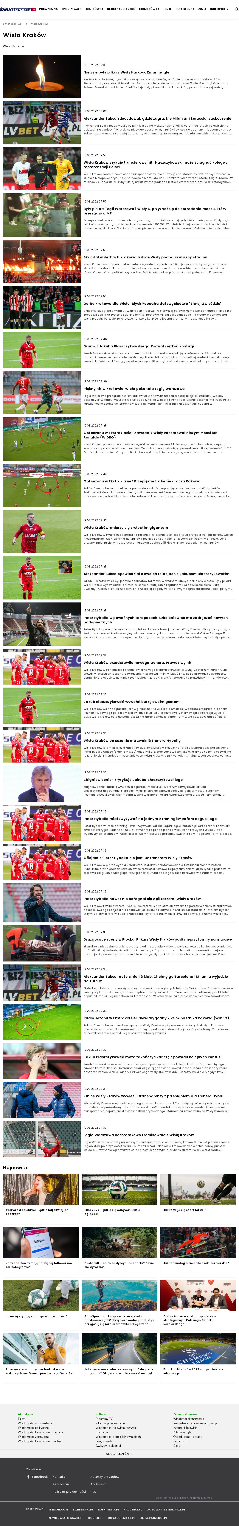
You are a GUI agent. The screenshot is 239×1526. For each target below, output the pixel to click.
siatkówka (94, 9)
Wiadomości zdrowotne (33, 1436)
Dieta (176, 1445)
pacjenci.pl (133, 1509)
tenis (167, 9)
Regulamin (60, 1484)
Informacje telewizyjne (110, 1423)
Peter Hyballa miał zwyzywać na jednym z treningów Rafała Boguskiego (150, 819)
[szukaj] (237, 9)
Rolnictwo (180, 1441)
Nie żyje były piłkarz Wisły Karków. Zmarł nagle (126, 72)
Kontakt (58, 1477)
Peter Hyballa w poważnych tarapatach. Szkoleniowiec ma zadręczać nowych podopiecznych (156, 620)
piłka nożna (48, 9)
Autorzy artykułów (105, 1477)
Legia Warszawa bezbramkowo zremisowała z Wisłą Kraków (139, 1135)
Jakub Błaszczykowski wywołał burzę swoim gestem (132, 702)
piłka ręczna (185, 9)
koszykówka (149, 9)
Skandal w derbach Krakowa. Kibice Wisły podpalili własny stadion (145, 257)
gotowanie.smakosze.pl (166, 1509)
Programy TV (104, 1419)
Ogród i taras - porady (187, 1436)
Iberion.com (58, 1509)
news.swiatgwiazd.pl (66, 1518)
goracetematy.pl (121, 1518)
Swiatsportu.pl (13, 23)
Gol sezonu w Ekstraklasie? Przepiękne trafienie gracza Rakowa (142, 481)
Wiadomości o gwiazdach (35, 1423)
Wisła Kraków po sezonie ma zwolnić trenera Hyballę (132, 740)
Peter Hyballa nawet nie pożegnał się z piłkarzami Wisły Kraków (142, 899)
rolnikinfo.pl (109, 1509)
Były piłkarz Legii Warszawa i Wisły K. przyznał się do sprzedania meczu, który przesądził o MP (155, 211)
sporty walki (71, 9)
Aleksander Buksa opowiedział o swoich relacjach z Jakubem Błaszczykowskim (157, 574)
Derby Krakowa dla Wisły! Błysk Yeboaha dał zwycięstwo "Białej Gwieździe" (153, 303)
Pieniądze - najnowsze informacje (195, 1423)
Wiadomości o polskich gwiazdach (118, 1436)
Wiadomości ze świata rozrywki (116, 1428)
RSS (93, 1492)
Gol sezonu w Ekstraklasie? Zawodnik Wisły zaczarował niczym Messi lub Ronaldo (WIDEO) (151, 435)
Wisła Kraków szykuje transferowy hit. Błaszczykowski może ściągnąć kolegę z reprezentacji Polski (156, 164)
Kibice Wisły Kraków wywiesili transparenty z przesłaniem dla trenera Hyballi (155, 1096)
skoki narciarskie (121, 9)
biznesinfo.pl (83, 1509)
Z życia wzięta (182, 1432)
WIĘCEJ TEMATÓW (117, 1453)
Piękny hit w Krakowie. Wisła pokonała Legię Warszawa (134, 389)
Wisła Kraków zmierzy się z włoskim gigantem (126, 527)
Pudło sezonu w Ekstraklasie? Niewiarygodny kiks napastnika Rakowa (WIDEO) (156, 1018)
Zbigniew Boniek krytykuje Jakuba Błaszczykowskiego (133, 779)
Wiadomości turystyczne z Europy (40, 1432)
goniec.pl (95, 1518)
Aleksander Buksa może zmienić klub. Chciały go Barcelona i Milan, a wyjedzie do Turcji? (156, 978)
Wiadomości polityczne (33, 1428)
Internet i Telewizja (185, 1428)
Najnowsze (16, 1168)
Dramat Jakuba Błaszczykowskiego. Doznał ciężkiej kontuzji (139, 346)
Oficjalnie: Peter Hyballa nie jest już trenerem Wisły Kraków (138, 858)
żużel (202, 9)
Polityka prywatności (69, 1492)
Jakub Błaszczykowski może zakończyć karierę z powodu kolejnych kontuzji (153, 1057)
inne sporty (219, 9)
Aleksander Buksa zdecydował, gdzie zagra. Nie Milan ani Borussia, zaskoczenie (157, 118)
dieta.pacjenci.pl (153, 1518)
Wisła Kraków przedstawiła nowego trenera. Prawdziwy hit (138, 662)
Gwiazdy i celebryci (108, 1445)
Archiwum (98, 1484)
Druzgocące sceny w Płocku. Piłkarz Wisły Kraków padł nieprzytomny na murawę (158, 939)
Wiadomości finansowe (188, 1419)
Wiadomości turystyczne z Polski (39, 1441)
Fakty (21, 1419)
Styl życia (102, 1432)
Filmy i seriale (104, 1441)
